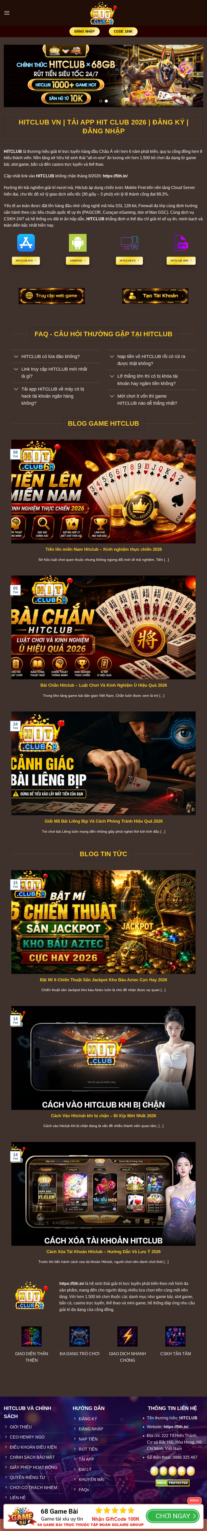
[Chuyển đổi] (16, 357)
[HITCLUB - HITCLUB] (103, 13)
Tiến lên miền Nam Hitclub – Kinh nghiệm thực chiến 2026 (103, 549)
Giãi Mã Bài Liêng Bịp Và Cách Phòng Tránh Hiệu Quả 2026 (104, 821)
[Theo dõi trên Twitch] (191, 1471)
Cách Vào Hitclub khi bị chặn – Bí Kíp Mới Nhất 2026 (103, 1115)
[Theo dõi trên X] (163, 1471)
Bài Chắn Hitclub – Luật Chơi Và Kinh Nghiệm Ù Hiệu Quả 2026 (103, 685)
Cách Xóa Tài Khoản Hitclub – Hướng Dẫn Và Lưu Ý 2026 (103, 1251)
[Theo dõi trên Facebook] (154, 1471)
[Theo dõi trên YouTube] (181, 1471)
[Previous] (14, 76)
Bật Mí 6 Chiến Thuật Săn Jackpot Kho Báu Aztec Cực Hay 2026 (103, 979)
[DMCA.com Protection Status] (173, 1482)
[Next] (192, 76)
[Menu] (7, 13)
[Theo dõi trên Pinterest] (172, 1471)
